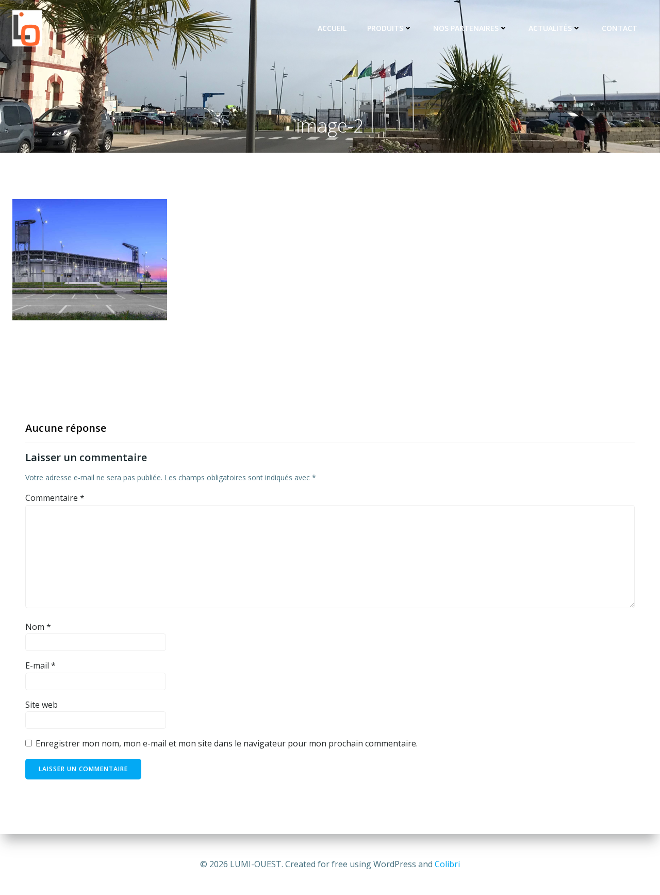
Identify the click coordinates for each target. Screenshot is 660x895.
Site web (41, 704)
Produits (385, 28)
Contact (619, 28)
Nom (38, 626)
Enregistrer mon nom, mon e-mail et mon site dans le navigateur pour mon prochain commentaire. (227, 743)
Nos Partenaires (466, 28)
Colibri (447, 864)
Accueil (332, 28)
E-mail (40, 665)
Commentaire (55, 497)
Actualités (550, 28)
